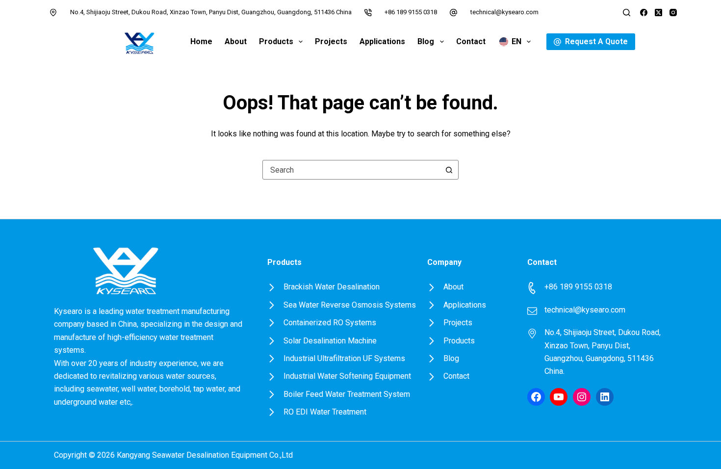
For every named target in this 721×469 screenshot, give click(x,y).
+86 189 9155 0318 (411, 12)
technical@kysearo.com (504, 12)
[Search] (626, 12)
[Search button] (448, 169)
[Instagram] (673, 12)
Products (276, 41)
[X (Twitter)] (658, 12)
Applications (382, 41)
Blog (425, 41)
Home (201, 41)
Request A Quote (596, 41)
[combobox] (351, 170)
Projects (331, 41)
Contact (471, 41)
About (236, 41)
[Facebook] (643, 12)
